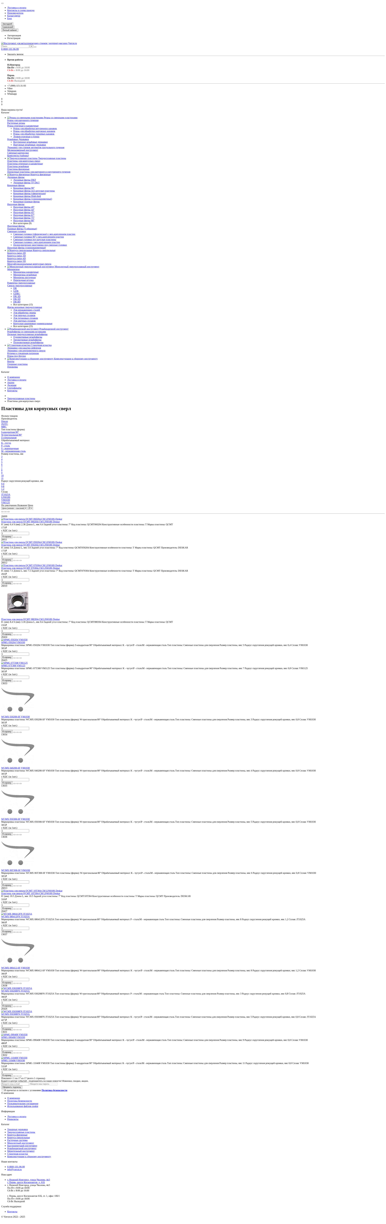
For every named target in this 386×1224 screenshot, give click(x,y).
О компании (13, 377)
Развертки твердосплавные (21, 283)
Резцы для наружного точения (22, 120)
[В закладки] (17, 537)
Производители (15, 13)
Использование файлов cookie (22, 1106)
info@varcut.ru (14, 1169)
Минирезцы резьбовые (25, 274)
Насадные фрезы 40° (23, 207)
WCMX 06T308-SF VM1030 (15, 870)
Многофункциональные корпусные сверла (29, 264)
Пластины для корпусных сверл (23, 161)
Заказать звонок (15, 54)
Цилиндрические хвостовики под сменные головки (40, 245)
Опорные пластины (17, 364)
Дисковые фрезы (15, 177)
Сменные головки (16, 231)
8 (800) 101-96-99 (10, 49)
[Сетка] (2, 511)
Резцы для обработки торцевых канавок (33, 134)
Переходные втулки (23, 280)
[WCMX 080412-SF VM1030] (17, 965)
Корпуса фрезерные (40, 174)
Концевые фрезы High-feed (27, 196)
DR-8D (17, 302)
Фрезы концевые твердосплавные (24, 307)
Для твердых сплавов (24, 315)
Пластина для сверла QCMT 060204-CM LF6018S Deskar (30, 521)
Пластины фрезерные (18, 169)
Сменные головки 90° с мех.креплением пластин (38, 237)
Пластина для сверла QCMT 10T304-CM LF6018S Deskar (30, 893)
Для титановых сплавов (25, 318)
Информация (8, 1111)
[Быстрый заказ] (14, 537)
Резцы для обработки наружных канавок (34, 131)
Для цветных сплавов (24, 321)
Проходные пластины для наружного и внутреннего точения (38, 172)
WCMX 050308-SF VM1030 (15, 819)
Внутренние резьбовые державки (30, 142)
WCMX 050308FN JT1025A (15, 1014)
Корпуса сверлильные (43, 250)
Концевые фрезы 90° (24, 188)
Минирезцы (13, 269)
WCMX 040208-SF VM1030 (15, 768)
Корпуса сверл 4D (16, 258)
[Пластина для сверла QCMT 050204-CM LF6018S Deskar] (31, 542)
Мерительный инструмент (21, 1151)
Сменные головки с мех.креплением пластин (36, 242)
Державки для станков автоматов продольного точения (35, 147)
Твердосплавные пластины (52, 158)
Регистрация (13, 38)
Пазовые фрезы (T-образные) (22, 228)
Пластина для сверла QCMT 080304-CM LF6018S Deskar (30, 619)
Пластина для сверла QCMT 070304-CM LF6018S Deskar (30, 568)
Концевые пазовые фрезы (26, 201)
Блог (9, 18)
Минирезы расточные (24, 277)
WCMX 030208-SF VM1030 (15, 716)
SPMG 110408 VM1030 (13, 1060)
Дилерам (11, 385)
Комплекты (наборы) (18, 155)
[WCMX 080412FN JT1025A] (16, 914)
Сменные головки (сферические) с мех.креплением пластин (44, 234)
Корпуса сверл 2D (16, 253)
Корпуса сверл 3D (16, 255)
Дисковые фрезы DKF (24, 180)
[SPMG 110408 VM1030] (14, 1057)
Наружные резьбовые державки (29, 144)
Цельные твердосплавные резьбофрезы (27, 334)
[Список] (5, 511)
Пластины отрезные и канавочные (25, 163)
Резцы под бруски (16, 356)
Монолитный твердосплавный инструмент (76, 266)
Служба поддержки (11, 1206)
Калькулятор (13, 15)
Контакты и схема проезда (20, 10)
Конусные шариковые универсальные (32, 323)
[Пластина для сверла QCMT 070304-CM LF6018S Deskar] (31, 565)
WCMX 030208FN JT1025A (15, 991)
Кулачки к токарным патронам (23, 353)
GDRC (16, 293)
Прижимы (12, 367)
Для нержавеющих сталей (26, 310)
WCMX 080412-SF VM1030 (15, 967)
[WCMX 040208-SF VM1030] (17, 765)
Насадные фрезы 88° (23, 220)
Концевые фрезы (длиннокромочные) (32, 199)
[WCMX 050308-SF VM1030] (17, 816)
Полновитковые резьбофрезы (28, 342)
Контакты (12, 390)
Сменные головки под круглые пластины (34, 239)
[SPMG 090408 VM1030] (14, 1034)
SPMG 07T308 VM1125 (13, 665)
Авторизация (14, 35)
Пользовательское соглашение (22, 1103)
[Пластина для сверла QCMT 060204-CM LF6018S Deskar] (31, 519)
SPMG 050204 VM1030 (13, 642)
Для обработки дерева (24, 312)
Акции (10, 382)
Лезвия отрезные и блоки (26, 136)
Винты (10, 361)
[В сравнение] (20, 537)
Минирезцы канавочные (26, 272)
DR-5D (17, 299)
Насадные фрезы (15, 204)
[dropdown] (2, 3)
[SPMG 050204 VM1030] (14, 639)
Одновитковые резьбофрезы (27, 337)
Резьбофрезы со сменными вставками (26, 331)
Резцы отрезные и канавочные (23, 125)
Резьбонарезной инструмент (53, 329)
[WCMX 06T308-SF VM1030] (17, 867)
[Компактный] (8, 511)
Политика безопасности (19, 1101)
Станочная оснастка (41, 345)
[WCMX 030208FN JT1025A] (16, 988)
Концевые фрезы (16, 185)
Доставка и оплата (16, 7)
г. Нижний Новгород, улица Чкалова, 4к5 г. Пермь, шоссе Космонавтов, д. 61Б (28, 1181)
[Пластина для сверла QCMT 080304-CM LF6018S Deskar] (17, 616)
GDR (16, 291)
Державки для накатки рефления (24, 348)
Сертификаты (14, 388)
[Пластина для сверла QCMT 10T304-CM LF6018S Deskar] (31, 890)
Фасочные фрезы (16, 226)
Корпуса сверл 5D (16, 261)
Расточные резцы (16, 123)
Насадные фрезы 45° (23, 212)
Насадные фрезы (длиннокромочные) (26, 247)
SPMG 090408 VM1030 (13, 1037)
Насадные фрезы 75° (23, 218)
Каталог (5, 1124)
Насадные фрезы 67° (23, 215)
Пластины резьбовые (18, 166)
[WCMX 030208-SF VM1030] (17, 714)
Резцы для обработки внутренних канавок (35, 128)
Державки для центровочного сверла (26, 350)
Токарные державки (17, 1129)
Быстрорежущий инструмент (22, 1145)
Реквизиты (12, 1119)
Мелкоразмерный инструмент (22, 150)
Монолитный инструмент (20, 1143)
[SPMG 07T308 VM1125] (14, 663)
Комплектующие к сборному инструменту (75, 358)
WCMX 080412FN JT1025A (15, 916)
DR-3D (17, 296)
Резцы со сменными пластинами (60, 117)
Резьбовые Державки (18, 139)
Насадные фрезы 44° (23, 209)
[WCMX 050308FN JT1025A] (16, 1011)
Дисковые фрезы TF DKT (26, 182)
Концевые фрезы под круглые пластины (34, 190)
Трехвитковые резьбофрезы (27, 339)
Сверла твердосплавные (19, 285)
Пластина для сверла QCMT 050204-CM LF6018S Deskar (30, 545)
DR (15, 288)
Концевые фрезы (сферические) (29, 193)
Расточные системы (17, 1140)
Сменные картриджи (18, 153)
